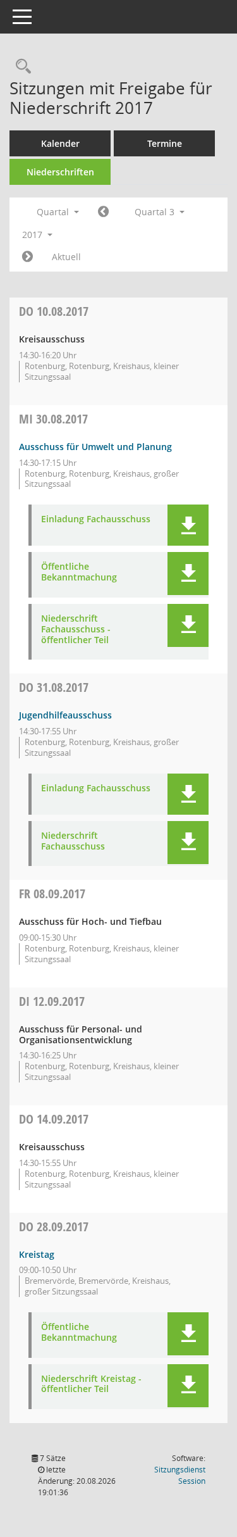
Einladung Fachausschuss (95, 519)
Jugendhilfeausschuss (65, 715)
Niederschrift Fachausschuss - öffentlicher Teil (76, 629)
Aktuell (66, 257)
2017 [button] (33, 235)
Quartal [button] (54, 212)
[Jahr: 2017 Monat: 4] (103, 212)
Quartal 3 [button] (156, 212)
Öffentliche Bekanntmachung (79, 572)
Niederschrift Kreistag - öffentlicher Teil (91, 1384)
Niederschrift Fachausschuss (73, 841)
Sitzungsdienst (179, 1475)
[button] (188, 525)
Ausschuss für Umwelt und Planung (95, 447)
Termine (164, 143)
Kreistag (36, 1254)
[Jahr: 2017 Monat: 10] (27, 257)
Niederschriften (60, 172)
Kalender (60, 143)
